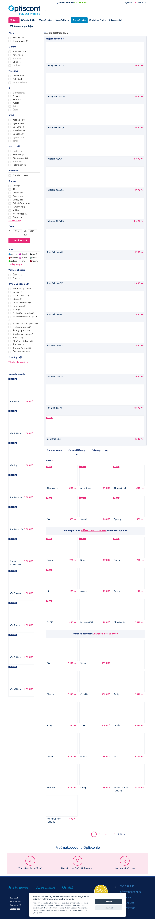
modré (14, 254)
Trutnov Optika (21, 348)
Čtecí (15, 110)
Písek (16, 310)
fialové (24, 254)
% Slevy (14, 20)
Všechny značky (14, 221)
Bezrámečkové (19, 83)
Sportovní (17, 162)
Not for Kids (19, 214)
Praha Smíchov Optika (25, 324)
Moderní (18, 120)
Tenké (15, 141)
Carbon (16, 65)
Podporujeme (15, 909)
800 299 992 (80, 3)
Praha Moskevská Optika (22, 318)
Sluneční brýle (62, 20)
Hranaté (16, 100)
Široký (16, 278)
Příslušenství (115, 20)
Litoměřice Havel (21, 303)
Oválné (16, 96)
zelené (14, 261)
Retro (15, 106)
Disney (17, 200)
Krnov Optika (20, 296)
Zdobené (18, 134)
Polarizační (19, 165)
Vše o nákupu (15, 901)
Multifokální (20, 158)
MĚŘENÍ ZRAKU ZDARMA (93, 531)
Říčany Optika (21, 331)
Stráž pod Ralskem (22, 341)
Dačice (17, 292)
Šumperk (18, 345)
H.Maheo (18, 207)
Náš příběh (14, 898)
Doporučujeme (54, 450)
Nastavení (109, 908)
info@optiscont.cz (131, 892)
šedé (34, 258)
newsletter (128, 908)
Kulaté (15, 103)
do (25, 231)
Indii (15, 210)
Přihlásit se (142, 3)
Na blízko (17, 151)
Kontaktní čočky (97, 20)
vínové (35, 261)
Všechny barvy (14, 265)
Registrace (128, 3)
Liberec (17, 299)
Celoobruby (18, 76)
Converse (18, 196)
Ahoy (16, 186)
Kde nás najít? (15, 905)
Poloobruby (18, 79)
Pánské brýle (45, 20)
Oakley (17, 217)
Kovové (17, 55)
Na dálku (19, 155)
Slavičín (17, 338)
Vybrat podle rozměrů (17, 362)
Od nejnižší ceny (76, 450)
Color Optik (19, 193)
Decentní (18, 127)
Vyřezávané (18, 138)
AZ (15, 189)
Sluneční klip (20, 175)
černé (34, 254)
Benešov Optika (21, 289)
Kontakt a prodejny (23, 26)
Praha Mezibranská (23, 313)
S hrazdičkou (18, 93)
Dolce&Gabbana (21, 203)
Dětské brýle (79, 20)
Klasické (18, 130)
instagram (127, 902)
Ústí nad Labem (21, 352)
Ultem (16, 62)
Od (9, 231)
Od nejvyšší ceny (100, 450)
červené (14, 258)
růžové (24, 258)
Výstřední (18, 123)
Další (119, 834)
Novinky (18, 38)
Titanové (16, 59)
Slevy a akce (20, 41)
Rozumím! (108, 902)
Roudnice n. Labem (22, 334)
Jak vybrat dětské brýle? (105, 634)
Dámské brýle (28, 20)
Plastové (19, 52)
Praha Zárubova (21, 327)
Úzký (17, 275)
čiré (23, 261)
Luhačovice (19, 306)
